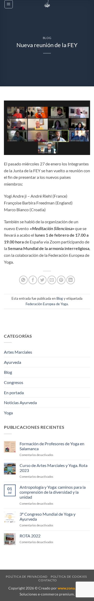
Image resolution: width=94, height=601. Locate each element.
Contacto (47, 580)
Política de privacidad (26, 576)
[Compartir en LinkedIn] (70, 280)
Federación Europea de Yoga (47, 304)
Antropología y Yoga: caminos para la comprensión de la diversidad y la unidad (53, 492)
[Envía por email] (52, 280)
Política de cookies (69, 576)
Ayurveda (12, 362)
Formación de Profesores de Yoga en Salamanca (52, 446)
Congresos (13, 382)
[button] (8, 4)
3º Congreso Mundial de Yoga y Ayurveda (47, 516)
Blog (47, 38)
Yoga (8, 412)
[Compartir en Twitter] (42, 280)
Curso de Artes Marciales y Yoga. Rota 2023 (53, 468)
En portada (14, 392)
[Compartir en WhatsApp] (23, 280)
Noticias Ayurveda (20, 402)
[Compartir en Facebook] (32, 280)
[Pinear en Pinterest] (61, 280)
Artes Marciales (18, 351)
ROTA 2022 (30, 535)
